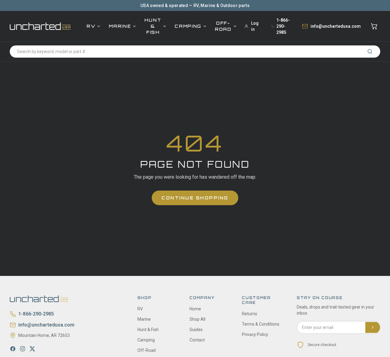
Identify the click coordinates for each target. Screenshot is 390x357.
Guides (196, 329)
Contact (197, 339)
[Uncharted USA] (40, 26)
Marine (120, 26)
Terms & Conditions (260, 324)
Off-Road (223, 26)
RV (91, 26)
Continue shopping (195, 197)
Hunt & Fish (152, 26)
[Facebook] (13, 349)
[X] (32, 349)
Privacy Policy (255, 334)
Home (195, 308)
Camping (188, 26)
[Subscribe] (372, 327)
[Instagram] (23, 349)
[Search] (370, 51)
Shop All (197, 319)
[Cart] (374, 26)
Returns (249, 313)
